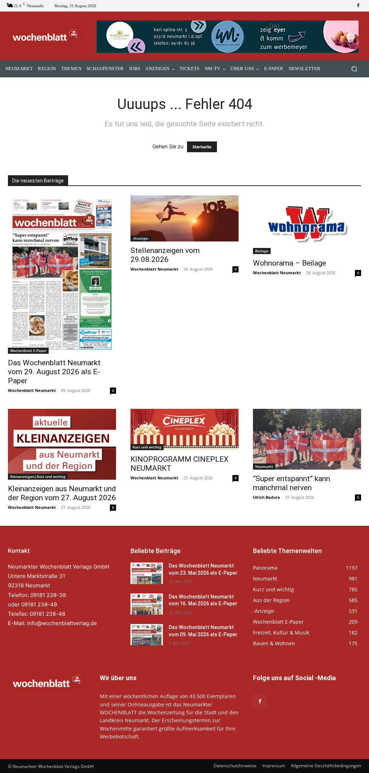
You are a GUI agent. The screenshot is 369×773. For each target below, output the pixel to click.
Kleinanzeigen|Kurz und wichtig (38, 476)
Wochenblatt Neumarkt (32, 390)
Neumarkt (264, 466)
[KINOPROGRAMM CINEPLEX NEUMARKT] (184, 429)
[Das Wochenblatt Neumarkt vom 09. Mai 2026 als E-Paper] (146, 634)
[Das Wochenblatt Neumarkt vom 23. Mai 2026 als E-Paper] (146, 573)
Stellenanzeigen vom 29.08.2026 (165, 255)
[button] (354, 68)
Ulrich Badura (266, 497)
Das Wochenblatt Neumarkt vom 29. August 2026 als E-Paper (54, 371)
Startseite (202, 146)
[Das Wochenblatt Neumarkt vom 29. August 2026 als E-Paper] (62, 274)
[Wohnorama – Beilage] (307, 224)
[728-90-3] (228, 37)
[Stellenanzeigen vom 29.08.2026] (184, 218)
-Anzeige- (141, 238)
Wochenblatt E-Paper (28, 350)
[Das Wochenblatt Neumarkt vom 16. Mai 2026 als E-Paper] (146, 604)
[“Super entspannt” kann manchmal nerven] (307, 439)
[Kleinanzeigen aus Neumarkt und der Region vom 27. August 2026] (62, 444)
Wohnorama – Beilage (289, 263)
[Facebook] (358, 5)
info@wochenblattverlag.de (62, 623)
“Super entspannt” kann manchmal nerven (291, 483)
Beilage (261, 250)
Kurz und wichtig (147, 446)
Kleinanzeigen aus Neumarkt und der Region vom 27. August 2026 (62, 493)
